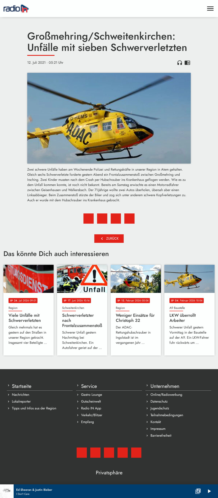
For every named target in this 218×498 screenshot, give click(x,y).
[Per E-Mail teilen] (129, 218)
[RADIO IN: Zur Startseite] (103, 8)
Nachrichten (20, 394)
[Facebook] (95, 453)
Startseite (21, 386)
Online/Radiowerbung (166, 394)
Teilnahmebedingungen (167, 415)
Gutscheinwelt (91, 401)
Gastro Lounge (91, 394)
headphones (180, 63)
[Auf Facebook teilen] (88, 218)
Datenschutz (159, 401)
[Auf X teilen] (102, 218)
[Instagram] (109, 453)
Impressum (158, 428)
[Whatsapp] (123, 453)
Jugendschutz (160, 408)
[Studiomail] (82, 453)
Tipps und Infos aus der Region (34, 408)
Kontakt (156, 421)
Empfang (87, 421)
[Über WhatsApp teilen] (116, 218)
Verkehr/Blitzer (91, 415)
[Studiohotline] (136, 453)
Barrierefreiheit (161, 435)
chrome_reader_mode (187, 63)
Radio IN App (91, 408)
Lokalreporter (21, 401)
